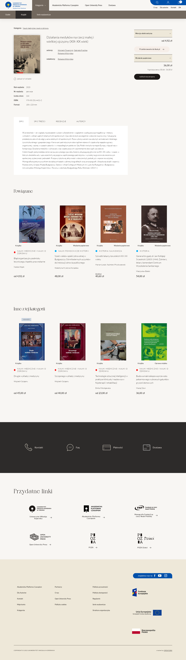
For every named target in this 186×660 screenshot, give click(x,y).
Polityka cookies (61, 604)
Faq (78, 447)
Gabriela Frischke (80, 50)
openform (168, 650)
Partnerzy (58, 587)
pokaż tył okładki (24, 79)
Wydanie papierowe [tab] (143, 58)
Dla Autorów (21, 593)
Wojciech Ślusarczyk (65, 50)
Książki (23, 15)
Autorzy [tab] (81, 121)
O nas (155, 7)
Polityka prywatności (100, 587)
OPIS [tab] (21, 121)
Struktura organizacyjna (101, 610)
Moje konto (21, 604)
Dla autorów (164, 7)
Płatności (118, 447)
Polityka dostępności (100, 593)
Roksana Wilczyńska (65, 53)
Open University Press (93, 5)
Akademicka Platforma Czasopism (65, 5)
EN (180, 7)
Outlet (7, 15)
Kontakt (173, 7)
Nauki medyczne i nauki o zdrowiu (36, 28)
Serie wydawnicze (44, 15)
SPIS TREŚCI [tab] (40, 121)
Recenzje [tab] (61, 121)
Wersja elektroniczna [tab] (143, 33)
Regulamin (96, 599)
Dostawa (112, 5)
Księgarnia (39, 5)
